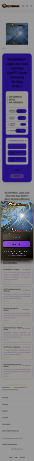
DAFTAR (16, 244)
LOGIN (16, 237)
